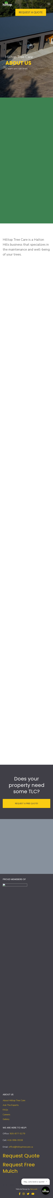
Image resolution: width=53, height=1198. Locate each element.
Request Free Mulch (19, 1168)
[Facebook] (19, 1194)
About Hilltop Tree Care (14, 1100)
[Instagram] (23, 1194)
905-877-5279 (17, 1133)
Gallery (6, 1119)
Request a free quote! (26, 803)
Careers (6, 1114)
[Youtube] (32, 1194)
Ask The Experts (11, 1105)
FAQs (5, 1109)
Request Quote (21, 1155)
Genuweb (33, 1189)
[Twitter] (28, 1194)
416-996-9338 (15, 1140)
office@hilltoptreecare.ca (21, 1146)
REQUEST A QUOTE (31, 12)
